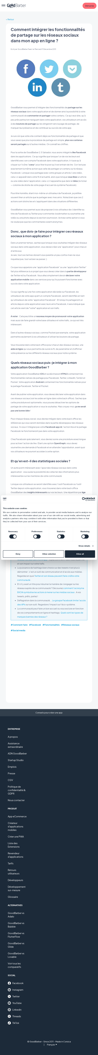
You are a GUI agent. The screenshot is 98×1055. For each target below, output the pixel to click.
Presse (11, 773)
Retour (11, 19)
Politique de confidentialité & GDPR (17, 790)
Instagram (17, 989)
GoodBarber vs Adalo (16, 915)
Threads (16, 1016)
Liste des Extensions (14, 845)
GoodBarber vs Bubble (16, 925)
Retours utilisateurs (13, 872)
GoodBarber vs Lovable (16, 955)
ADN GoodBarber (17, 753)
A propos (13, 736)
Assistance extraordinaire (15, 745)
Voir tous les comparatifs (14, 965)
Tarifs (10, 863)
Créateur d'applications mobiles (15, 826)
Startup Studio (16, 760)
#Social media (18, 630)
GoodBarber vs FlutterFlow (16, 935)
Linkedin (16, 1009)
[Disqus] (49, 667)
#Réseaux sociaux (70, 624)
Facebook (17, 983)
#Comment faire (19, 624)
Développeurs (15, 880)
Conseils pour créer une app (49, 712)
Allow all (80, 554)
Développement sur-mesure (17, 888)
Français (51, 1044)
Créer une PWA (16, 836)
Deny (18, 554)
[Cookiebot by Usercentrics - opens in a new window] (84, 499)
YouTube (17, 1003)
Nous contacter (16, 800)
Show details (84, 546)
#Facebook (35, 624)
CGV (10, 780)
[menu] (3, 5)
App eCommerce (17, 816)
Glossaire (13, 896)
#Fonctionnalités (51, 624)
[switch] (37, 536)
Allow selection (49, 554)
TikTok (15, 1022)
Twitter (16, 996)
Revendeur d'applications (15, 855)
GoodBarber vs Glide (16, 945)
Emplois (12, 766)
